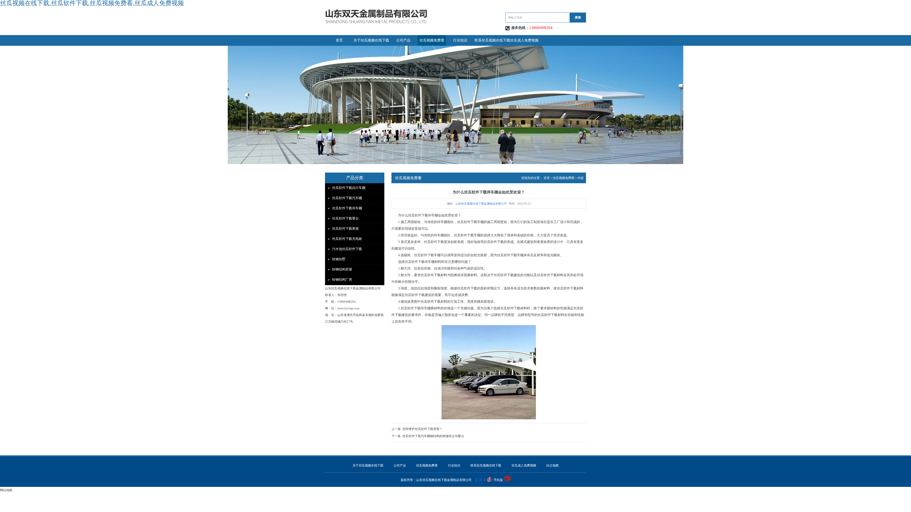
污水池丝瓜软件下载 (347, 249)
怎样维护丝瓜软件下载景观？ (422, 429)
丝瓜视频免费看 (431, 40)
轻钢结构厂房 (342, 279)
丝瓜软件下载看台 (345, 218)
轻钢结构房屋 (342, 269)
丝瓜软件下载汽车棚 (347, 198)
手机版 (498, 480)
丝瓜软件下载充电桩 (347, 239)
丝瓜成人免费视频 (524, 40)
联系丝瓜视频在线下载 (492, 40)
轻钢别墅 (338, 259)
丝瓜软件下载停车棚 (347, 208)
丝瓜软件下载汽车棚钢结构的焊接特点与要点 (433, 436)
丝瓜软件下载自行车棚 (348, 188)
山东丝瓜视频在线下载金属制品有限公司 (481, 203)
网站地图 (6, 490)
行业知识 (460, 40)
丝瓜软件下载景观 (345, 228)
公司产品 (403, 40)
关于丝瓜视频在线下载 (371, 40)
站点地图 (552, 465)
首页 (339, 40)
